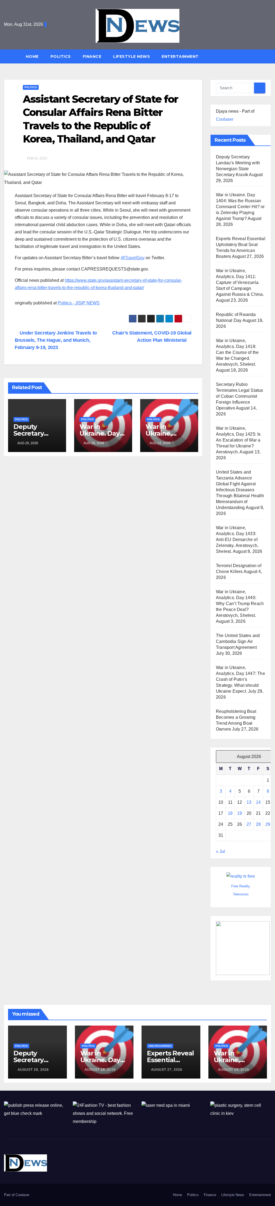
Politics (60, 56)
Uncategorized (160, 1045)
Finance (92, 56)
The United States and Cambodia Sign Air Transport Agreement (238, 641)
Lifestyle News (131, 56)
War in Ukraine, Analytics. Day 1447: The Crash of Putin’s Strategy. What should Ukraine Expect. (240, 679)
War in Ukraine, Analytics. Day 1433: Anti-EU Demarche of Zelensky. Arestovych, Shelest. (237, 539)
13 (249, 802)
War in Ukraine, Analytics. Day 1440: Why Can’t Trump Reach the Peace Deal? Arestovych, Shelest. (240, 603)
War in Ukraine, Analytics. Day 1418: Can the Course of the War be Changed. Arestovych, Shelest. (237, 352)
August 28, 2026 (100, 1070)
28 (258, 824)
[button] (269, 56)
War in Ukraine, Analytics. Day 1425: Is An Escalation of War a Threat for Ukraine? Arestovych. (238, 440)
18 (230, 813)
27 (249, 824)
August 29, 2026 (33, 1070)
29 (267, 824)
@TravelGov (132, 257)
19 (239, 813)
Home (32, 56)
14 (258, 802)
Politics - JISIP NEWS (79, 303)
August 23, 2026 (233, 1070)
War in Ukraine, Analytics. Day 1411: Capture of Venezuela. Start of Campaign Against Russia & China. (240, 282)
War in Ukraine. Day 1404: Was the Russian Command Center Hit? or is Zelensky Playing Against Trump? (240, 207)
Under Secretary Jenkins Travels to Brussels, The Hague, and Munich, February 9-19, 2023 (56, 340)
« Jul (220, 851)
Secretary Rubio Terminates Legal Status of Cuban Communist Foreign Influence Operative (239, 396)
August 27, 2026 (166, 1070)
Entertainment (180, 56)
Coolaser (224, 119)
